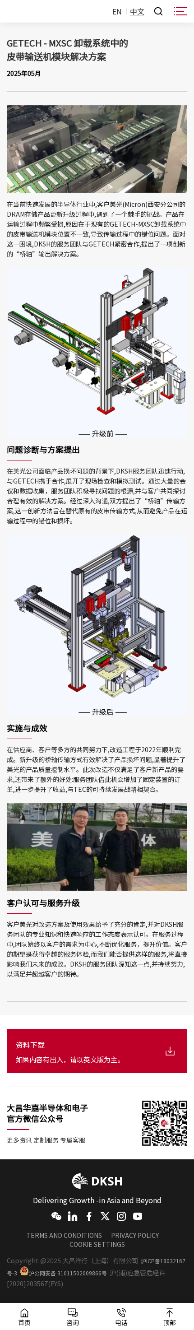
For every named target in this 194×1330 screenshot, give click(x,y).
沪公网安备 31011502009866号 (68, 1273)
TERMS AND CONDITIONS (64, 1235)
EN (117, 11)
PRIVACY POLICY (135, 1235)
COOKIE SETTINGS (97, 1244)
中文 (137, 11)
